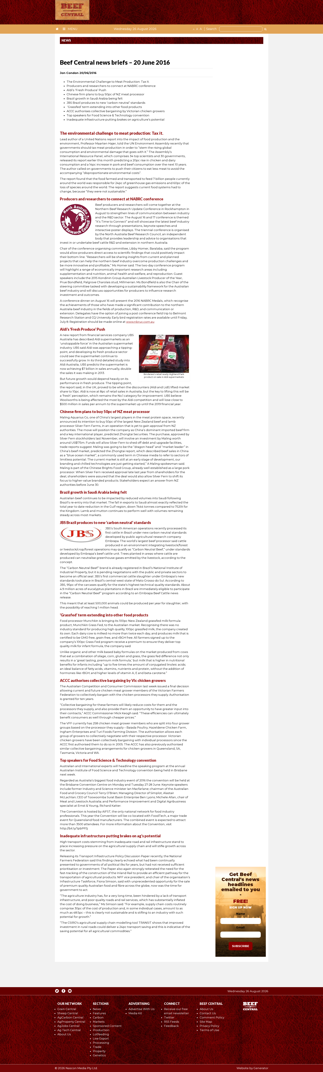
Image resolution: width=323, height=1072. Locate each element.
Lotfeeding (101, 1034)
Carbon (98, 1017)
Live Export (101, 1038)
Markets (99, 1021)
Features (99, 1013)
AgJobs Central (68, 1026)
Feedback (171, 1026)
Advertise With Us (142, 1009)
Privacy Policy (209, 1026)
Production (101, 1030)
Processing (101, 1042)
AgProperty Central (71, 1021)
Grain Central (66, 1009)
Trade (97, 1047)
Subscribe (240, 946)
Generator (261, 1068)
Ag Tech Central (69, 1030)
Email (240, 927)
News (97, 1009)
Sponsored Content (107, 1026)
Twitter (169, 1017)
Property (99, 1051)
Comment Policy (212, 1017)
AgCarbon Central (70, 1017)
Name (240, 913)
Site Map (206, 1021)
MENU (72, 29)
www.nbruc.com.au (140, 321)
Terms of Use (209, 1030)
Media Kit (135, 1013)
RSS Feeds (171, 1021)
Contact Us (208, 1013)
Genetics (99, 1055)
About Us (64, 1034)
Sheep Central (67, 1013)
